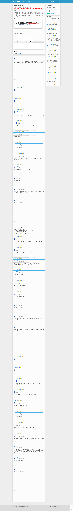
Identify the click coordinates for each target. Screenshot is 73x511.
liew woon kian (18, 100)
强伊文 (28, 7)
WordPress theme (53, 506)
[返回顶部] (71, 509)
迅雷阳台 (17, 1)
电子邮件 (16, 37)
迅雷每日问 (28, 1)
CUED (59, 506)
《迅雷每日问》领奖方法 (20, 6)
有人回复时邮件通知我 (17, 53)
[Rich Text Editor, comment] (29, 46)
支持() (16, 87)
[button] (15, 41)
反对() (19, 87)
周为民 (17, 89)
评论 (30, 7)
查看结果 (52, 13)
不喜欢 (50, 11)
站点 (16, 39)
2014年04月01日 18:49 (17, 7)
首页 (23, 1)
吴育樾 (17, 166)
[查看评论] (71, 506)
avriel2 (19, 122)
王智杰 (17, 155)
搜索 (57, 1)
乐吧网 (47, 24)
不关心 (50, 10)
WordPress (27, 506)
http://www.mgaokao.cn (17, 60)
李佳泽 (47, 67)
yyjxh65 (48, 18)
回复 (21, 87)
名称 (16, 35)
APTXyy (48, 45)
